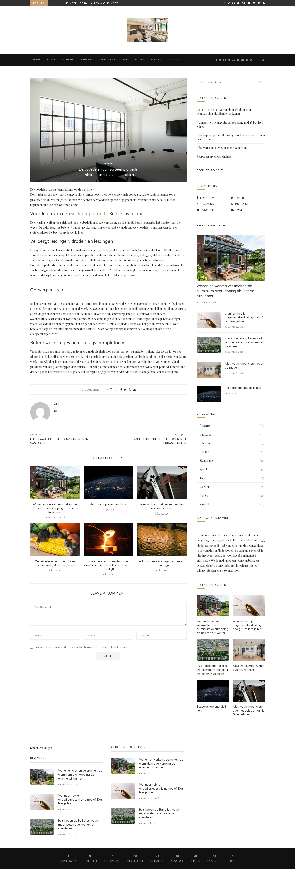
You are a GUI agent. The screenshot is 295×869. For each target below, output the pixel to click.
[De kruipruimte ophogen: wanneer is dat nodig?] (162, 539)
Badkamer (88, 59)
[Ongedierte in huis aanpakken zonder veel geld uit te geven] (55, 539)
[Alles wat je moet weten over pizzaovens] (209, 370)
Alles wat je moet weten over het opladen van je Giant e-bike (248, 710)
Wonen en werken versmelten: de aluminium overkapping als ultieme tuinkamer (55, 508)
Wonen (51, 59)
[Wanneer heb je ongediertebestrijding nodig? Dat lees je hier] (209, 320)
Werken (232, 487)
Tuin (126, 59)
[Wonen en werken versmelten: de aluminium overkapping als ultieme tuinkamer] (55, 482)
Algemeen (232, 425)
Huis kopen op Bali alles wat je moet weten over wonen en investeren (244, 342)
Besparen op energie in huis (108, 504)
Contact (174, 59)
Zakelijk (156, 59)
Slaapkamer (109, 59)
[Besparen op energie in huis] (108, 482)
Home (36, 59)
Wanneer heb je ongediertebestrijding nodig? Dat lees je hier (244, 317)
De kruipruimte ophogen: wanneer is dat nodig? (162, 563)
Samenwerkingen (41, 748)
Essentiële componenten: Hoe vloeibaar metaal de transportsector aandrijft (108, 565)
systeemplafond (88, 213)
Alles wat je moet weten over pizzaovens (94, 3)
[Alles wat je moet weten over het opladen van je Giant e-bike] (162, 482)
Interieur (68, 59)
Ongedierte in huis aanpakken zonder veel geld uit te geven (55, 563)
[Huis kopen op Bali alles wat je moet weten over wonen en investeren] (209, 345)
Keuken (139, 59)
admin (88, 175)
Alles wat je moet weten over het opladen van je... (162, 506)
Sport (232, 469)
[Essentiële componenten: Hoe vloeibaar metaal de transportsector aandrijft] (108, 539)
